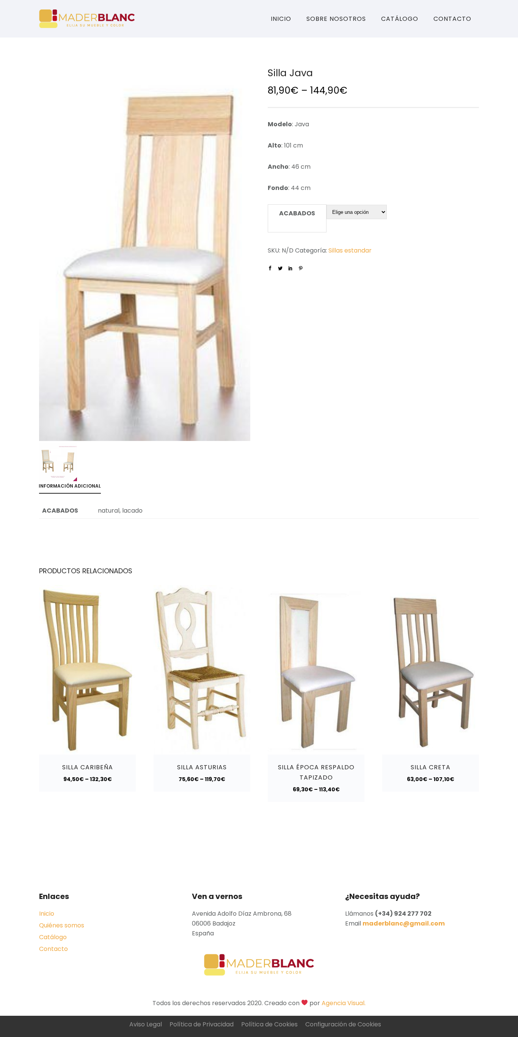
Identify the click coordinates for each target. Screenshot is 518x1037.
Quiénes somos (61, 925)
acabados (297, 213)
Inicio (281, 18)
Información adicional (70, 486)
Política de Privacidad (202, 1024)
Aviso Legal (145, 1024)
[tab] (73, 487)
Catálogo (399, 18)
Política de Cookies (269, 1024)
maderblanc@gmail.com (404, 923)
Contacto (452, 18)
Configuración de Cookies (343, 1024)
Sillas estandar (350, 250)
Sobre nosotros (336, 18)
